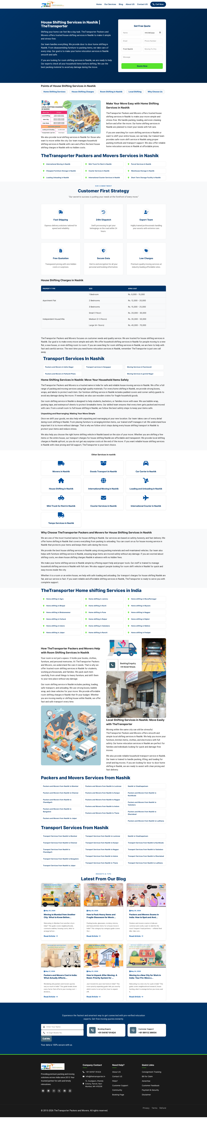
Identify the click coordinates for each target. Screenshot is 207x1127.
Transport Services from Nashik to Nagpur (102, 849)
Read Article (49, 936)
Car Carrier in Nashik (146, 471)
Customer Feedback (150, 1085)
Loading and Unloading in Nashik (146, 488)
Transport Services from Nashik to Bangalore (61, 859)
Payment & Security (150, 1090)
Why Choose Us (155, 92)
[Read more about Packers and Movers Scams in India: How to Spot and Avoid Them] (146, 895)
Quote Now (142, 66)
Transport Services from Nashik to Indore (101, 856)
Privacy (146, 1108)
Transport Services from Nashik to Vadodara (145, 849)
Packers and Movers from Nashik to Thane (102, 813)
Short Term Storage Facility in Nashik (146, 178)
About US (130, 4)
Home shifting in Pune (97, 612)
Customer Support (120, 1085)
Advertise (146, 1081)
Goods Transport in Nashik (103, 471)
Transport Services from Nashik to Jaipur (59, 865)
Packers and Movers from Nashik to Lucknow (103, 786)
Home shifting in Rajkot (140, 619)
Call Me (46, 1038)
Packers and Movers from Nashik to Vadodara (142, 803)
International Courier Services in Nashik (104, 178)
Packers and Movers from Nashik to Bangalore (57, 810)
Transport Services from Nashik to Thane (101, 863)
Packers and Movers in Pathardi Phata (60, 374)
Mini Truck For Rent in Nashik (100, 164)
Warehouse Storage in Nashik (142, 171)
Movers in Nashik (61, 471)
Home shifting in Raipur (98, 619)
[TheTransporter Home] (53, 4)
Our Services (110, 4)
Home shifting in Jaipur (55, 632)
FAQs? (115, 1081)
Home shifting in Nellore (140, 626)
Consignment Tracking (151, 1072)
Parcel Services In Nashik (141, 164)
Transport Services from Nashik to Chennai (60, 843)
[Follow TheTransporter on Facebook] (65, 1091)
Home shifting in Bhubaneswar (58, 612)
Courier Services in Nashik (99, 171)
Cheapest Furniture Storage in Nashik (61, 171)
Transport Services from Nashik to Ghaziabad (146, 856)
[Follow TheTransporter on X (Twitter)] (59, 1091)
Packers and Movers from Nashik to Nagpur (102, 800)
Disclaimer (146, 1095)
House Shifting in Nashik (61, 488)
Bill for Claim (147, 1076)
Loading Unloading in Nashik (57, 178)
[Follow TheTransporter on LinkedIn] (48, 1091)
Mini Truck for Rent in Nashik (61, 506)
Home (99, 4)
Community (117, 1090)
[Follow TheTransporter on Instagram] (54, 1091)
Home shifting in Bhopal (55, 606)
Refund (162, 1108)
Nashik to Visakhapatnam (138, 786)
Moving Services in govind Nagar (140, 374)
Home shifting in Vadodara (99, 626)
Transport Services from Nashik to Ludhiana (145, 863)
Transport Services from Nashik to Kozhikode (146, 843)
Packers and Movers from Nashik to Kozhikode (142, 794)
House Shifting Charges (83, 92)
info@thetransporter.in (95, 1076)
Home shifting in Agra (55, 599)
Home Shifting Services (54, 92)
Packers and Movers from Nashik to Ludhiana (146, 821)
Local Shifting (135, 92)
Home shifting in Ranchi (98, 632)
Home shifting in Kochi (97, 606)
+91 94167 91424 (107, 1032)
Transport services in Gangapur (98, 367)
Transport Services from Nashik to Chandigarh (56, 850)
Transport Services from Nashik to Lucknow (102, 836)
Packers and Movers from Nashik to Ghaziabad (142, 813)
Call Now (159, 4)
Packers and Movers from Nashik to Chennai (60, 793)
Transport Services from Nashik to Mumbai (60, 836)
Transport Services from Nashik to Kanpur (101, 843)
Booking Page (118, 1095)
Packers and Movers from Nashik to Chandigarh (57, 801)
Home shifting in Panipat (141, 632)
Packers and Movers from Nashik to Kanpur (102, 793)
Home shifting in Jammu (98, 599)
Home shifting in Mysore (140, 606)
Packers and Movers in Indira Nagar (59, 367)
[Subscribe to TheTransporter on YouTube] (70, 1091)
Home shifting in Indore (55, 626)
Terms (154, 1108)
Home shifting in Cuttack (56, 619)
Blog (121, 4)
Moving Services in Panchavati (139, 367)
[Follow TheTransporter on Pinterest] (43, 1091)
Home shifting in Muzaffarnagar (143, 599)
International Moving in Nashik (58, 164)
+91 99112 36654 (147, 1032)
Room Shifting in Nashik (111, 92)
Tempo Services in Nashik (61, 523)
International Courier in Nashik (146, 506)
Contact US (142, 4)
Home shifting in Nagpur (140, 612)
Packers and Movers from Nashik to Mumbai (60, 786)
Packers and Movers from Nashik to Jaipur (60, 818)
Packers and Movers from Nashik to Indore (102, 806)
